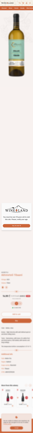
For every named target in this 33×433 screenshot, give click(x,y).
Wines (10, 8)
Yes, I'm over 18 (16, 225)
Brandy (22, 8)
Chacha (16, 8)
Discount (4, 8)
